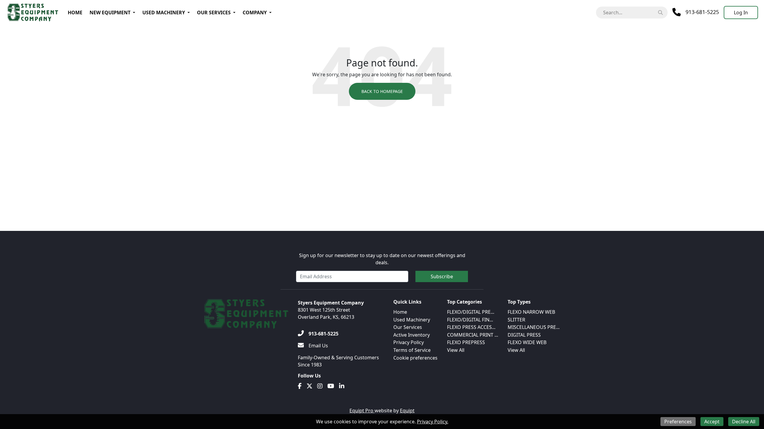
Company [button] (255, 12)
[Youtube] (330, 386)
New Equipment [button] (110, 12)
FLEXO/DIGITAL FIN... (470, 319)
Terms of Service (412, 350)
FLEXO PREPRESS (466, 342)
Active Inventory (411, 335)
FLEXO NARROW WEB (531, 312)
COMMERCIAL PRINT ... (472, 335)
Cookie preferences (415, 358)
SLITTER (516, 319)
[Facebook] (300, 386)
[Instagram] (320, 386)
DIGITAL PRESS (524, 335)
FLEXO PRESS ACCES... (471, 327)
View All (455, 350)
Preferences (678, 421)
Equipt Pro (362, 410)
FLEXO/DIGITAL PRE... (470, 312)
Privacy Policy (408, 342)
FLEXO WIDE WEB (527, 342)
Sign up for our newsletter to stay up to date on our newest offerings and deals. (382, 259)
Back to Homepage (382, 91)
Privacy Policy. (432, 421)
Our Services (214, 12)
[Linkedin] (341, 386)
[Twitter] (309, 386)
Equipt (407, 410)
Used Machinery (163, 12)
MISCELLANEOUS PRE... (534, 327)
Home (75, 12)
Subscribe (442, 276)
